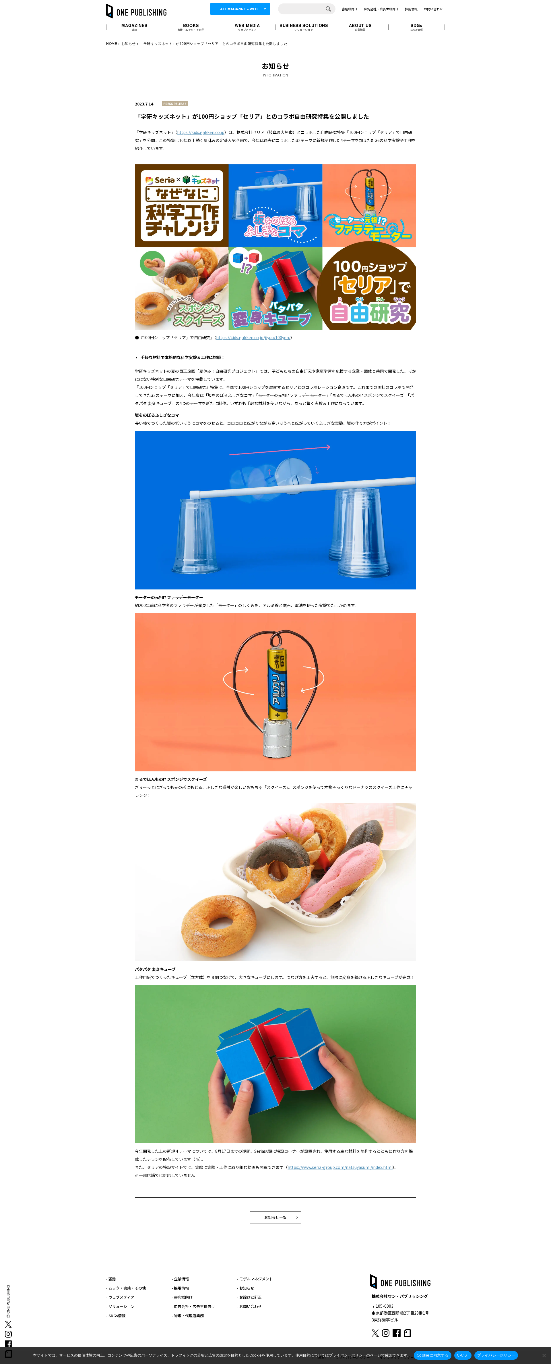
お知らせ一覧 (275, 1217)
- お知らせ (245, 1288)
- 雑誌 (111, 1279)
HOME (111, 43)
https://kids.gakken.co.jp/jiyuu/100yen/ (253, 337)
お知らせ (128, 43)
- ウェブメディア (120, 1297)
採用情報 (411, 9)
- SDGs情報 (115, 1315)
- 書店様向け (182, 1297)
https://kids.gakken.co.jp (200, 132)
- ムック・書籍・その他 (126, 1288)
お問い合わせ (433, 9)
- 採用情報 (180, 1288)
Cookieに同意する (433, 1355)
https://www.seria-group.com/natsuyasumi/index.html (340, 1167)
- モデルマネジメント (255, 1279)
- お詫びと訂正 (249, 1297)
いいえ (463, 1355)
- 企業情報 (180, 1279)
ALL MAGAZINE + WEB (239, 8)
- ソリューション (120, 1306)
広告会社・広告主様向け (381, 9)
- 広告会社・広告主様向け (193, 1306)
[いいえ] (544, 1355)
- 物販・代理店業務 (188, 1315)
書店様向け (350, 9)
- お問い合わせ (249, 1306)
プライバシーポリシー (496, 1355)
